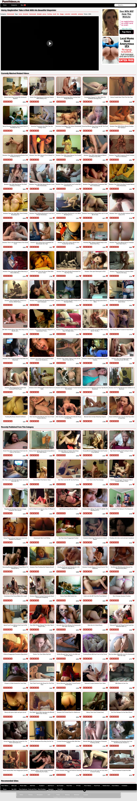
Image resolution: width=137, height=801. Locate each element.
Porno (5, 789)
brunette (25, 14)
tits (58, 14)
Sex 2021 (14, 789)
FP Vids (78, 785)
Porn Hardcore (23, 789)
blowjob (39, 14)
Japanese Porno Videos (51, 790)
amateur (80, 14)
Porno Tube (23, 785)
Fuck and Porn (32, 789)
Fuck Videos (115, 785)
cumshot (67, 14)
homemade (32, 14)
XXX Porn (32, 785)
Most (22, 5)
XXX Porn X (51, 785)
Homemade (10, 14)
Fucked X (41, 785)
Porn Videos (4, 785)
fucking (49, 14)
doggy (62, 14)
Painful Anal (106, 785)
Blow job (14, 785)
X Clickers (124, 785)
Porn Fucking (41, 789)
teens (20, 14)
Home (5, 5)
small (54, 14)
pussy (44, 14)
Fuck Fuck (97, 785)
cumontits (74, 14)
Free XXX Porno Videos (60, 790)
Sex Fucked (60, 785)
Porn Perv (69, 785)
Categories (14, 5)
